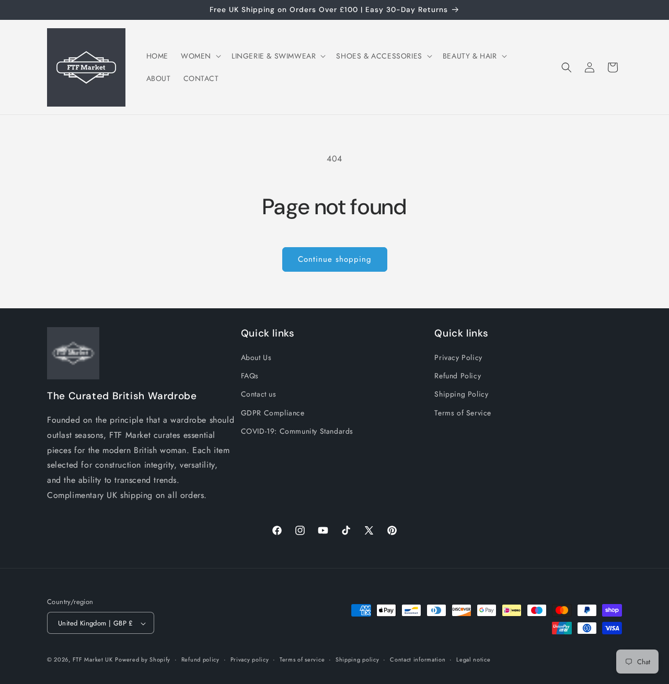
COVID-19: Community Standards (297, 431)
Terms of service (302, 659)
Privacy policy (249, 659)
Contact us (258, 394)
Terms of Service (462, 413)
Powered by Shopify (142, 660)
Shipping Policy (461, 394)
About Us (256, 357)
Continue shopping (335, 259)
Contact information (417, 659)
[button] (200, 56)
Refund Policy (457, 376)
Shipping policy (357, 659)
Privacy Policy (458, 357)
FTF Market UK (93, 660)
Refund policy (200, 659)
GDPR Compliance (273, 413)
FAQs (250, 376)
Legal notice (473, 659)
